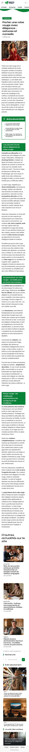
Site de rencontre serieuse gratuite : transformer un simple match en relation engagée (12, 570)
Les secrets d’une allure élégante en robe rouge (13, 124)
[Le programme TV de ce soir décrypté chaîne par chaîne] (14, 710)
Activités (7, 564)
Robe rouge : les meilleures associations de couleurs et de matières (14, 135)
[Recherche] (22, 2)
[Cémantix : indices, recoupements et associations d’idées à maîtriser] (14, 591)
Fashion (7, 18)
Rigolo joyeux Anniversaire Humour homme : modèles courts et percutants (13, 642)
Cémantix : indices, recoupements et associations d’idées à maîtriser (13, 606)
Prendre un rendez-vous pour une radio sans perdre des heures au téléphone (14, 740)
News (5, 691)
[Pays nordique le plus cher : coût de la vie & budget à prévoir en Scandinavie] (14, 679)
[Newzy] (9, 2)
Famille (6, 637)
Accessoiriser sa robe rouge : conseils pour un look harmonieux (14, 129)
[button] (24, 651)
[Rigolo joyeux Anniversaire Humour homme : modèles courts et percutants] (14, 627)
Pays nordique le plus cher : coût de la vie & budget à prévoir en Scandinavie (13, 695)
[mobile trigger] (3, 2)
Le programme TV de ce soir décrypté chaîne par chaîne (13, 724)
